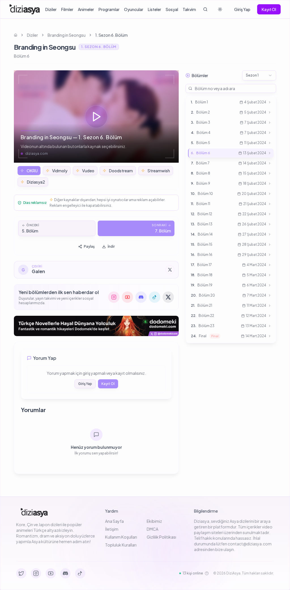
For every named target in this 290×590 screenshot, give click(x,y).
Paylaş (89, 246)
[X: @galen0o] (169, 269)
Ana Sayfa (114, 521)
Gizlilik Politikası (161, 536)
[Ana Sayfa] (24, 9)
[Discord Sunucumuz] (65, 573)
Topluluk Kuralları (121, 544)
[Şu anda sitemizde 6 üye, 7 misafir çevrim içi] (207, 573)
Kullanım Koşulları (121, 536)
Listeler (154, 9)
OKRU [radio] (32, 170)
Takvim (189, 9)
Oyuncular (133, 9)
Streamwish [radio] (159, 170)
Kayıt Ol (269, 9)
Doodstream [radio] (121, 170)
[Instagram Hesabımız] (36, 573)
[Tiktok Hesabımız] (80, 573)
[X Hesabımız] (21, 573)
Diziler (51, 9)
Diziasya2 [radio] (36, 181)
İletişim (111, 529)
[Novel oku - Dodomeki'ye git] (96, 326)
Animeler (86, 9)
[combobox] (259, 75)
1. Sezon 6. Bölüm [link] (111, 35)
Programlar (109, 9)
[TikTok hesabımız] (154, 297)
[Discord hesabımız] (141, 297)
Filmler (67, 9)
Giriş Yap (242, 9)
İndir (111, 246)
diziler (32, 35)
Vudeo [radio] (88, 170)
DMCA (152, 529)
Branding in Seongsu (67, 35)
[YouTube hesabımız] (127, 297)
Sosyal (172, 9)
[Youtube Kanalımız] (51, 573)
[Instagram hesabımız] (114, 297)
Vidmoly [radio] (59, 170)
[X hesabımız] (168, 297)
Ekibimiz (154, 521)
